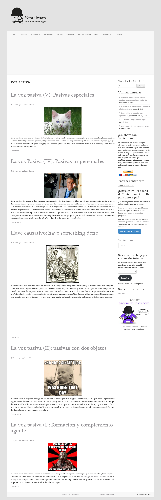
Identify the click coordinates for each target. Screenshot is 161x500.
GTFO (96, 34)
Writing (60, 34)
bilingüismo (16, 479)
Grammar (35, 34)
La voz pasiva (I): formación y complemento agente (62, 427)
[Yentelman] (29, 16)
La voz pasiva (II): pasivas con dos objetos (59, 348)
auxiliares (28, 407)
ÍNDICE (24, 34)
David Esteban (29, 105)
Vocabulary (48, 34)
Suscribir (125, 278)
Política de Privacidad (70, 494)
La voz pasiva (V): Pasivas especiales (52, 95)
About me (107, 34)
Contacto (118, 34)
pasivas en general (33, 140)
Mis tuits (121, 293)
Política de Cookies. (107, 494)
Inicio (15, 34)
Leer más (16, 150)
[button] (63, 121)
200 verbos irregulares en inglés (133, 120)
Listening (70, 34)
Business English (84, 34)
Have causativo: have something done (54, 233)
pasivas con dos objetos (55, 140)
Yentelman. (125, 240)
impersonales (76, 140)
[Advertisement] (80, 56)
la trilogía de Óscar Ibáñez (94, 476)
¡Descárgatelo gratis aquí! (129, 231)
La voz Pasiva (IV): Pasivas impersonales (57, 161)
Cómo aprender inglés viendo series (135, 126)
